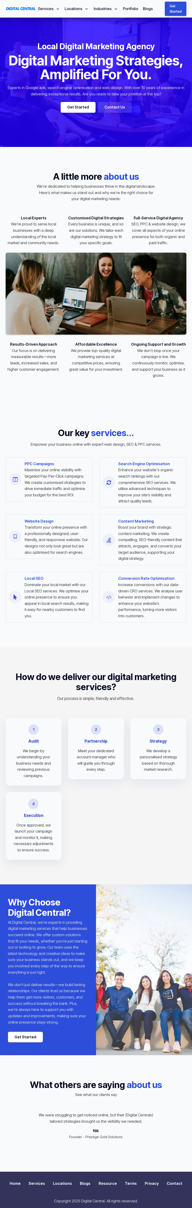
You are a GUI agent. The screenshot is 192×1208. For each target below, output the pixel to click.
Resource (108, 1183)
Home (15, 1183)
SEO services (157, 482)
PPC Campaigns (39, 463)
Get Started (176, 8)
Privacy (152, 1183)
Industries (103, 8)
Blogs (148, 8)
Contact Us (114, 107)
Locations (73, 8)
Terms (131, 1183)
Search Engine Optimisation (144, 463)
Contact (174, 1183)
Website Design (39, 521)
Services (46, 8)
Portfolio (130, 8)
